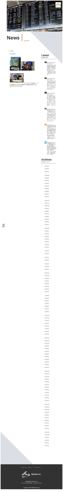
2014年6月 (47, 420)
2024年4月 (47, 221)
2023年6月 (47, 236)
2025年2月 (47, 194)
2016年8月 (47, 348)
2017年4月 (47, 328)
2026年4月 (47, 166)
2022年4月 (47, 253)
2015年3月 (47, 395)
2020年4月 (47, 263)
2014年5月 (47, 423)
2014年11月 (47, 407)
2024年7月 (47, 213)
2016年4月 (47, 359)
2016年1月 (47, 367)
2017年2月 (47, 334)
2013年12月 (47, 432)
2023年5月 (47, 239)
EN (59, 8)
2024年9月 (47, 208)
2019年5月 (47, 286)
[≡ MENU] (4, 16)
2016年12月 (47, 338)
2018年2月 (47, 308)
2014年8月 (47, 415)
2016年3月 (47, 362)
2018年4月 (47, 306)
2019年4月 (47, 289)
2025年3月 (47, 191)
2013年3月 (47, 445)
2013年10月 (47, 434)
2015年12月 (47, 371)
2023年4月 (47, 241)
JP (56, 8)
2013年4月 (47, 443)
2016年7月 (47, 351)
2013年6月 (47, 437)
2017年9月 (47, 320)
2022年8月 (47, 250)
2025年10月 (47, 175)
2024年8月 (47, 211)
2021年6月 (47, 260)
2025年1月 (47, 196)
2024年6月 (47, 216)
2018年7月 (47, 300)
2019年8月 (47, 278)
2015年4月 (47, 392)
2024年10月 (47, 205)
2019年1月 (47, 291)
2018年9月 (47, 298)
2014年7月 (47, 417)
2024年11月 (47, 203)
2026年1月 (47, 171)
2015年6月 (47, 387)
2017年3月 (47, 331)
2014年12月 (47, 404)
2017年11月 (47, 315)
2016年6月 (47, 354)
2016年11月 (47, 340)
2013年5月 (47, 440)
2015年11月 (47, 373)
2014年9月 (47, 412)
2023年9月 (47, 231)
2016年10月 (47, 343)
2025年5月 (47, 186)
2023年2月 (47, 247)
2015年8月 (47, 381)
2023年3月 (47, 244)
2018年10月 (47, 295)
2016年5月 (47, 356)
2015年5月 (47, 389)
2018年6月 (47, 303)
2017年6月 (47, 323)
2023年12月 (47, 228)
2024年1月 (47, 224)
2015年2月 (47, 397)
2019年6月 (47, 283)
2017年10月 (47, 318)
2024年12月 (47, 200)
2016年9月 (47, 346)
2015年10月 (47, 376)
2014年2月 (47, 428)
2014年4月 (47, 425)
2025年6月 (47, 183)
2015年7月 (47, 384)
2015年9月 (47, 379)
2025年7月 (47, 180)
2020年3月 (47, 266)
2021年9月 (47, 257)
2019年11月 (47, 273)
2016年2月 (47, 364)
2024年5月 (47, 219)
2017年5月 (47, 326)
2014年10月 (47, 409)
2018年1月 (47, 311)
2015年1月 (47, 400)
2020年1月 (47, 269)
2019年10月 (47, 275)
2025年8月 (47, 178)
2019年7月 (47, 281)
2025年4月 (47, 188)
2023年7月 (47, 233)
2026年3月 (47, 168)
